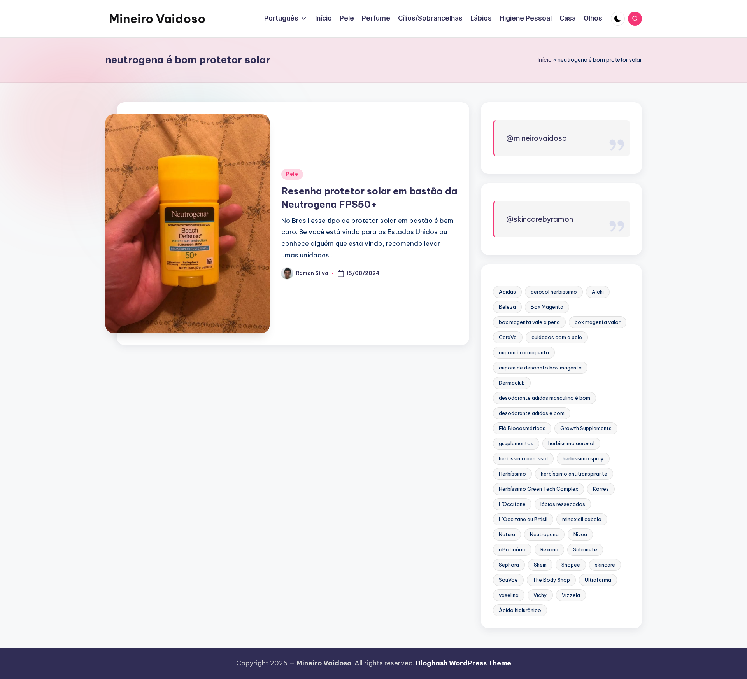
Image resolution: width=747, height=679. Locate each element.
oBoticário (512, 549)
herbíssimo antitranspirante (574, 474)
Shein (540, 565)
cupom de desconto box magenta (540, 367)
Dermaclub (512, 383)
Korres (601, 489)
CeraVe (508, 337)
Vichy (540, 595)
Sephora (509, 565)
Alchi (598, 292)
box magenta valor (598, 322)
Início (545, 59)
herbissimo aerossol (523, 458)
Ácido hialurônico (520, 610)
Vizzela (571, 595)
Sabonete (585, 549)
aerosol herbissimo (554, 292)
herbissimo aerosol (571, 443)
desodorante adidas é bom (532, 413)
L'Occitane (512, 504)
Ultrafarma (598, 580)
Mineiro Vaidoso (157, 18)
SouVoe (508, 580)
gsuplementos (516, 443)
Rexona (549, 549)
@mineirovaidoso (536, 138)
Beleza (507, 307)
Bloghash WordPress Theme (463, 663)
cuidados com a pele (556, 337)
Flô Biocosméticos (522, 428)
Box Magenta (547, 307)
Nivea (580, 534)
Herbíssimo (512, 474)
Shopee (570, 565)
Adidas (507, 292)
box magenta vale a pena (529, 322)
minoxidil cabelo (581, 519)
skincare (605, 565)
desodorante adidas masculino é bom (544, 398)
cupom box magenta (524, 352)
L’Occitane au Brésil (523, 519)
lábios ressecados (562, 504)
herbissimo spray (583, 458)
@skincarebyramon (539, 219)
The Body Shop (551, 580)
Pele (292, 174)
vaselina (509, 595)
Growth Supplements (586, 428)
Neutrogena (544, 534)
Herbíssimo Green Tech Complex (538, 489)
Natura (507, 534)
